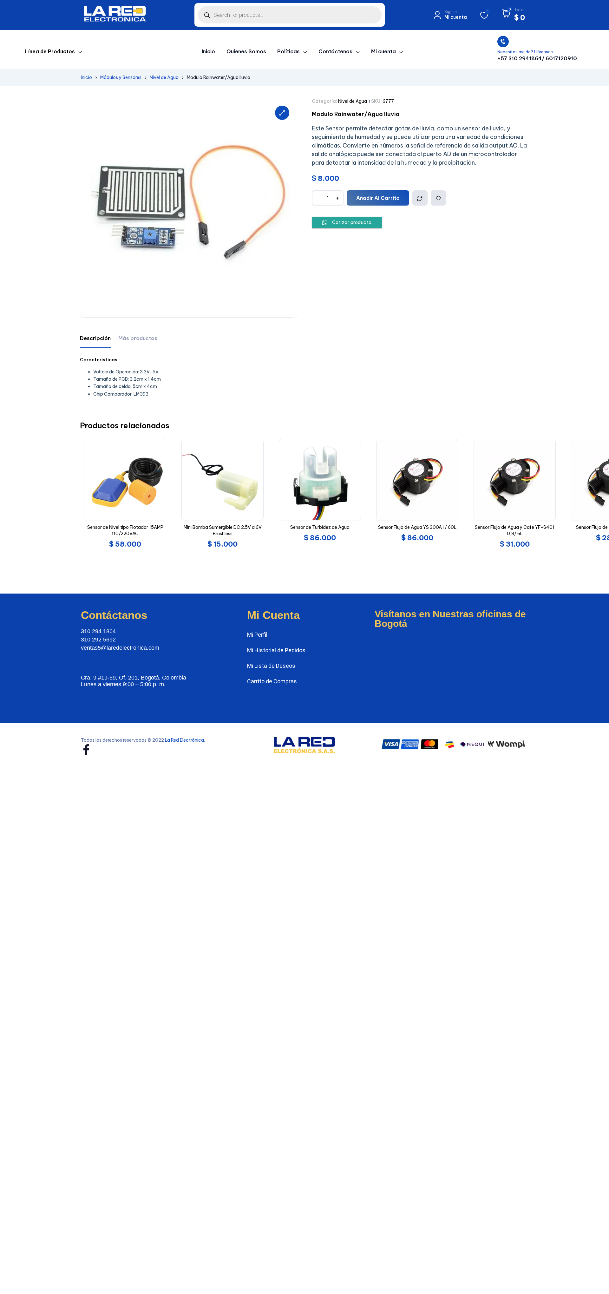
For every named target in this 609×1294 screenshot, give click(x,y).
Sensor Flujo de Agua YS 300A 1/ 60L (417, 527)
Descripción (95, 338)
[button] (282, 113)
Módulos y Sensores (120, 77)
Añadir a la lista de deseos (438, 198)
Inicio (86, 77)
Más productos (137, 338)
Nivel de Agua (164, 77)
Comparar (420, 198)
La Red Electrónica (184, 740)
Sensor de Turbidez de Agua (320, 527)
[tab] (95, 338)
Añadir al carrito (378, 198)
